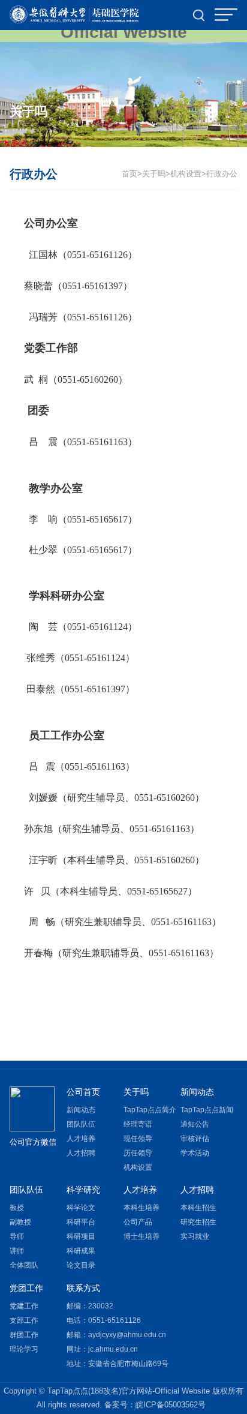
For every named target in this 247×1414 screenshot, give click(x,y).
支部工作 (24, 1320)
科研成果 (81, 1251)
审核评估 (194, 1138)
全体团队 (24, 1265)
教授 (17, 1207)
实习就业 (194, 1236)
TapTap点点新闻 (206, 1110)
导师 (17, 1236)
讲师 (17, 1251)
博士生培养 (141, 1236)
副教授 (20, 1222)
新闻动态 (81, 1110)
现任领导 (137, 1138)
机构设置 (185, 174)
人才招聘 (81, 1153)
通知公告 (194, 1124)
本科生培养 (141, 1207)
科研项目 (81, 1236)
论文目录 (81, 1265)
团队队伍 (81, 1124)
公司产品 (137, 1222)
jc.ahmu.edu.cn (113, 1349)
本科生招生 (198, 1207)
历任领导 (137, 1153)
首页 (129, 174)
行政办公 (221, 174)
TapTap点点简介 (149, 1110)
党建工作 (24, 1306)
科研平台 (81, 1222)
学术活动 (194, 1153)
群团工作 (24, 1335)
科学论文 (81, 1207)
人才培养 (81, 1138)
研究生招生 (198, 1222)
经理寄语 (137, 1124)
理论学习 (24, 1349)
